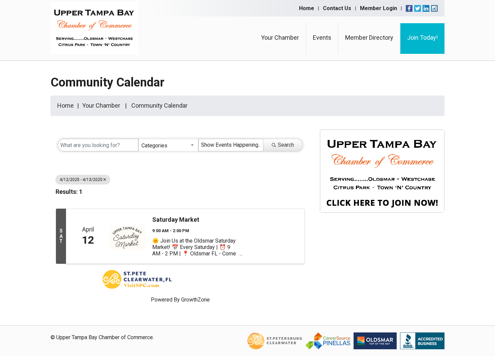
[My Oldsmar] (375, 340)
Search (286, 145)
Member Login (378, 8)
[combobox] (168, 145)
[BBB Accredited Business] (422, 340)
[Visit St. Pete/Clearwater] (275, 340)
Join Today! (422, 37)
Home (306, 8)
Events (322, 37)
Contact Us (337, 8)
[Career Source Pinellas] (327, 340)
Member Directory (369, 37)
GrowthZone (195, 299)
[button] (286, 193)
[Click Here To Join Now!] (382, 177)
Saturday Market (175, 219)
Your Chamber (280, 37)
